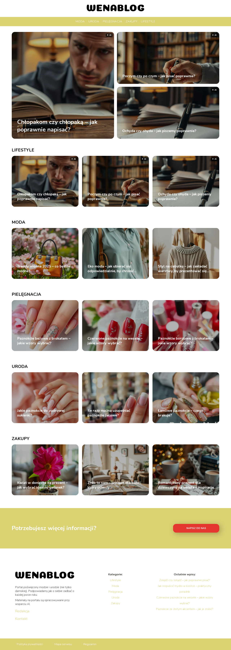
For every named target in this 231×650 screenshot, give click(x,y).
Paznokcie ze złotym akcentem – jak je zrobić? (184, 609)
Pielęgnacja (112, 21)
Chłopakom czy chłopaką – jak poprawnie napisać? (57, 125)
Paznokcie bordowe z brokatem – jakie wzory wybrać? (185, 341)
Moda (80, 21)
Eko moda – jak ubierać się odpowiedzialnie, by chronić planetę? (111, 268)
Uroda (93, 21)
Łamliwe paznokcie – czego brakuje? (180, 413)
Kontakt (21, 618)
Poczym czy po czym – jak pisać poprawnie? (158, 76)
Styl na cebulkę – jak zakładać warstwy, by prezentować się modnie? (182, 268)
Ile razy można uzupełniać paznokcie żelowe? (109, 413)
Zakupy (131, 21)
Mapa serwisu (63, 644)
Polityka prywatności (30, 644)
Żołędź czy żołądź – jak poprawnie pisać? (184, 580)
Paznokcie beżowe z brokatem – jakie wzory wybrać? (43, 341)
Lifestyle (148, 21)
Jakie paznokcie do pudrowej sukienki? (41, 413)
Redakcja (22, 611)
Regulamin (89, 644)
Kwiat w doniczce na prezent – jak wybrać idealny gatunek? (42, 485)
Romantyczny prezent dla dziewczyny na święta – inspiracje (186, 485)
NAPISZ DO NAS (196, 528)
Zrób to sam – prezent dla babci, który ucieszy (114, 485)
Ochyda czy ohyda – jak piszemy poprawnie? (159, 131)
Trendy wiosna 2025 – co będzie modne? (44, 268)
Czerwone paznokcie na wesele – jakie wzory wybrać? (115, 341)
